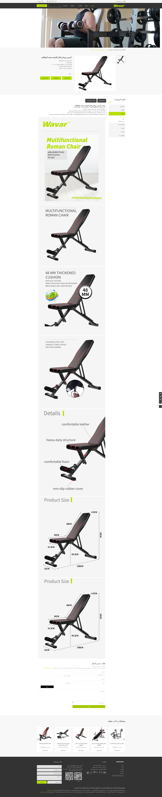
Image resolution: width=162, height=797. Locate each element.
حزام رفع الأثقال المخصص (100, 792)
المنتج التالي (56, 78)
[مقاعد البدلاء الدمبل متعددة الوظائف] (81, 734)
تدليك (123, 131)
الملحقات (122, 135)
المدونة (72, 5)
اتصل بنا (65, 5)
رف (123, 119)
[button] (38, 739)
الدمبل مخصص (70, 792)
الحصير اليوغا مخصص (50, 792)
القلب (123, 128)
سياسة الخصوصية (78, 787)
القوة (115, 49)
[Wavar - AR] (119, 6)
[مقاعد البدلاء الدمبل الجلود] (45, 734)
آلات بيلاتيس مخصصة (120, 792)
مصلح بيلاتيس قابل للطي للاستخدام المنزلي (61, 790)
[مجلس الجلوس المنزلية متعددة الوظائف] (99, 734)
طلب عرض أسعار (91, 100)
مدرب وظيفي (121, 121)
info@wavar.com (119, 1)
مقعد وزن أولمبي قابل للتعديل (117, 743)
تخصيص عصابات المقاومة (60, 792)
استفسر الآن (117, 750)
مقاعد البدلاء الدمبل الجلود (45, 743)
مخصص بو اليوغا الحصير (76, 790)
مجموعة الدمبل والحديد (79, 792)
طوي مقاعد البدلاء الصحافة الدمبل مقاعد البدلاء (63, 744)
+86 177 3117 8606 (97, 767)
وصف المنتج (102, 100)
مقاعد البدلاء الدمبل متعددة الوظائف (81, 744)
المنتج (92, 5)
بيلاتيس (122, 106)
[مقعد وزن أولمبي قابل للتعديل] (117, 734)
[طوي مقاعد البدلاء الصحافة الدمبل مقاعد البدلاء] (63, 734)
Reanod (84, 787)
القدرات (80, 5)
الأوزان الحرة (121, 124)
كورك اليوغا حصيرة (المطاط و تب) (98, 790)
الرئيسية (122, 49)
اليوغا (123, 110)
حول (86, 5)
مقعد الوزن (110, 49)
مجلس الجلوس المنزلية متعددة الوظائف (99, 744)
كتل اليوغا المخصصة (111, 792)
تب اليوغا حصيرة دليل (86, 790)
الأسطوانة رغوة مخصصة (89, 792)
